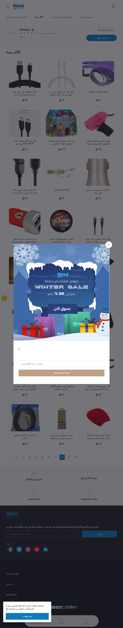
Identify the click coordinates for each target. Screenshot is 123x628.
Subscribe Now (61, 373)
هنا (7, 609)
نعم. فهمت (27, 616)
